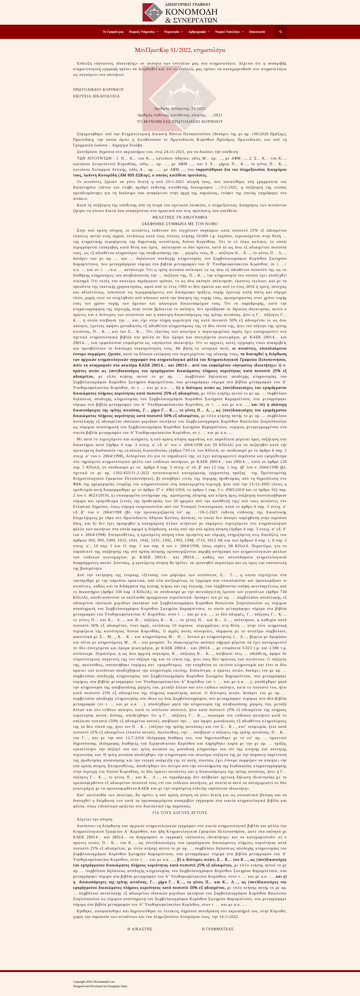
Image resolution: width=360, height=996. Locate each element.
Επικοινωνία (257, 32)
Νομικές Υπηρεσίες (142, 32)
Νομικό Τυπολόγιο (227, 32)
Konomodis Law (105, 981)
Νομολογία (171, 32)
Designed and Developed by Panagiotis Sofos (100, 986)
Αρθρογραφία (197, 32)
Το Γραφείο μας (113, 32)
